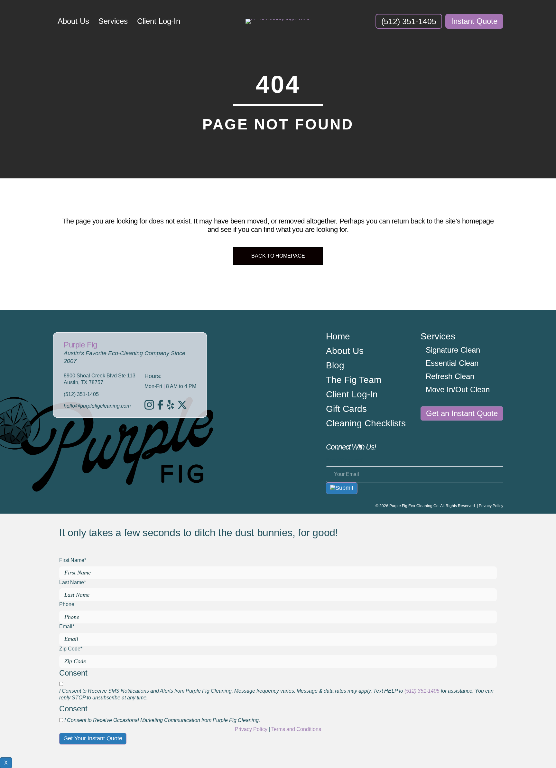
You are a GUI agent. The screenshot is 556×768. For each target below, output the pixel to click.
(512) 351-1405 (422, 691)
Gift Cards (346, 409)
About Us (73, 21)
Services (113, 21)
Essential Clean (452, 363)
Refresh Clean (450, 377)
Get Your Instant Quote (92, 738)
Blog (335, 365)
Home (338, 336)
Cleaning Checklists (366, 423)
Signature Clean (453, 350)
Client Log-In (158, 21)
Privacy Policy (491, 506)
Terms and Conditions (296, 729)
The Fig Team (353, 380)
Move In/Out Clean (458, 390)
